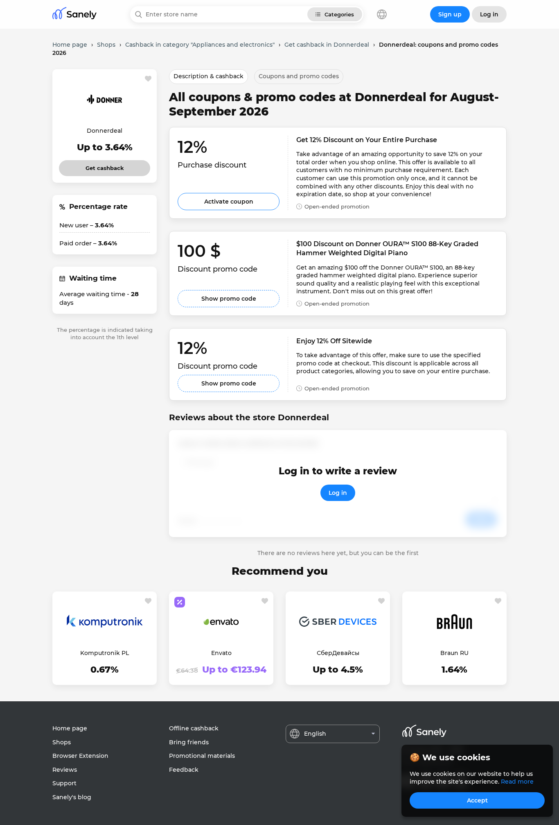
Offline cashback (194, 728)
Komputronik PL (104, 653)
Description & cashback (208, 76)
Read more (517, 781)
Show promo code (228, 298)
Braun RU (454, 653)
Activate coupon (228, 201)
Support (64, 783)
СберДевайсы (338, 653)
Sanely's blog (71, 797)
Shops (61, 742)
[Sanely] (74, 14)
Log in (338, 492)
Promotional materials (202, 755)
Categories (339, 14)
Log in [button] (489, 14)
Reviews (64, 769)
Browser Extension (80, 755)
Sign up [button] (450, 14)
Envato (221, 653)
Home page (69, 728)
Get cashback (104, 165)
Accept (477, 800)
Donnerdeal (104, 130)
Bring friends (189, 742)
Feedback (183, 769)
